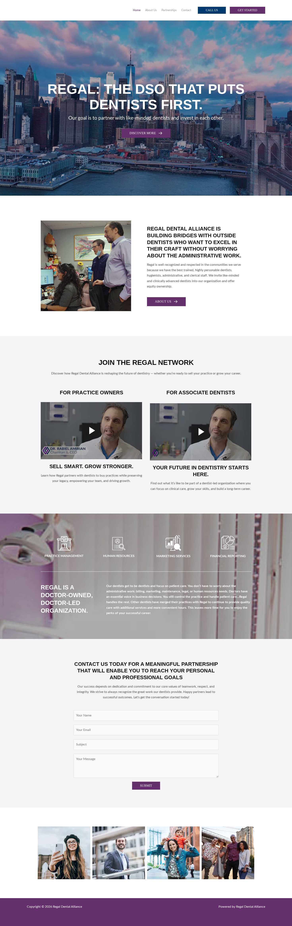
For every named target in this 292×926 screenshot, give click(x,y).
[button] (212, 10)
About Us (151, 10)
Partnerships (169, 10)
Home (136, 10)
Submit (146, 785)
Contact (186, 10)
